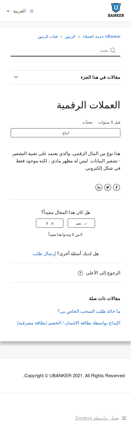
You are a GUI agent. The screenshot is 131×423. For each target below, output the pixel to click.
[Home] (116, 16)
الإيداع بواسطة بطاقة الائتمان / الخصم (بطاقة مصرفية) (68, 322)
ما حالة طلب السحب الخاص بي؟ (89, 311)
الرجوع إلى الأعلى (103, 272)
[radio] (81, 223)
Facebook (116, 187)
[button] (32, 10)
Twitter (108, 187)
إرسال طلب (44, 253)
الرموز (70, 36)
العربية (19, 10)
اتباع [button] (65, 132)
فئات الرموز (48, 36)
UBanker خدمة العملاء (101, 36)
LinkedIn (99, 187)
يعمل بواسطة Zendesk (97, 418)
